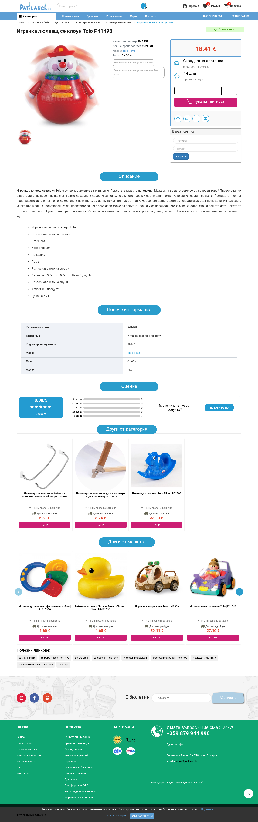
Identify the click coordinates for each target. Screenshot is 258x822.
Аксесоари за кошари (87, 22)
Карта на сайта (26, 761)
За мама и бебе (40, 22)
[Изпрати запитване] (205, 118)
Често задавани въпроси (80, 791)
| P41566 (157, 606)
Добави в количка (209, 102)
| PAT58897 (44, 495)
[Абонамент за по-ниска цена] (196, 118)
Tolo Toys (129, 50)
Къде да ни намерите (29, 755)
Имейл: (182, 761)
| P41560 (213, 606)
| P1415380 (45, 608)
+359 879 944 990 (239, 16)
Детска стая (62, 22)
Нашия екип (24, 743)
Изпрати (181, 156)
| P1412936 (101, 608)
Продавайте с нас (27, 749)
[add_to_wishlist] (178, 118)
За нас (21, 737)
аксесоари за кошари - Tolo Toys (170, 657)
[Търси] (143, 6)
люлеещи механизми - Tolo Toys (36, 664)
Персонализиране (117, 815)
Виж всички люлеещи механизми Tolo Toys (136, 72)
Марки (133, 16)
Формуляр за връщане (79, 797)
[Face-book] (34, 697)
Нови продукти (70, 16)
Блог (19, 767)
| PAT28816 (100, 495)
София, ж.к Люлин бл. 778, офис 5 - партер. (193, 755)
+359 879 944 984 (212, 16)
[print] (187, 118)
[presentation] (239, 592)
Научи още (207, 809)
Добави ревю (219, 407)
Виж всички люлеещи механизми (133, 62)
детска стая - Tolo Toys (106, 657)
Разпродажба (114, 16)
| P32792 (156, 493)
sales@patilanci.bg (187, 761)
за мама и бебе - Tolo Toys (55, 657)
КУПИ (44, 524)
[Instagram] (21, 697)
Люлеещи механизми (118, 22)
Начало (21, 22)
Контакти (150, 16)
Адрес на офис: (176, 744)
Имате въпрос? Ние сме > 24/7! (200, 727)
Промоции (92, 16)
